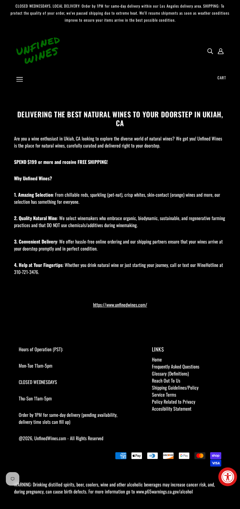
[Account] (220, 50)
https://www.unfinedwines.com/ (120, 304)
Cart (221, 77)
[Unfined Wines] (38, 50)
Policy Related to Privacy (173, 401)
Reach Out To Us (166, 380)
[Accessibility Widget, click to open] (227, 476)
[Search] (210, 50)
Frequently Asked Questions (175, 366)
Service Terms (164, 394)
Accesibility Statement (171, 408)
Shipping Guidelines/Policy (175, 387)
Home (157, 359)
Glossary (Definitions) (170, 373)
